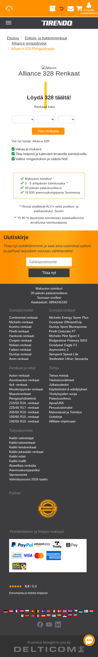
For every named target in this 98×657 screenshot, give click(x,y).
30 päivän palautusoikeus (49, 293)
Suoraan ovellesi (49, 297)
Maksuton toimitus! (49, 288)
